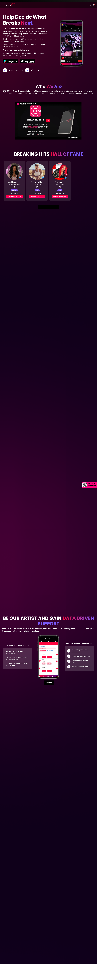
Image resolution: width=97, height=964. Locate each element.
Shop (90, 5)
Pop (37, 190)
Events (68, 5)
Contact (82, 5)
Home (38, 5)
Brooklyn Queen (14, 182)
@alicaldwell (60, 184)
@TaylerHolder (37, 184)
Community (53, 5)
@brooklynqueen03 (14, 184)
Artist (44, 5)
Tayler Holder (36, 182)
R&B (60, 190)
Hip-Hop (14, 190)
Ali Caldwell (59, 182)
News (62, 5)
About (75, 5)
